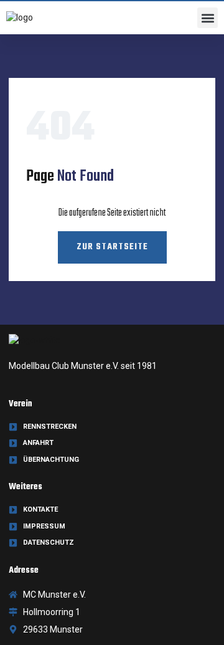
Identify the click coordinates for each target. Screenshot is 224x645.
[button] (207, 17)
